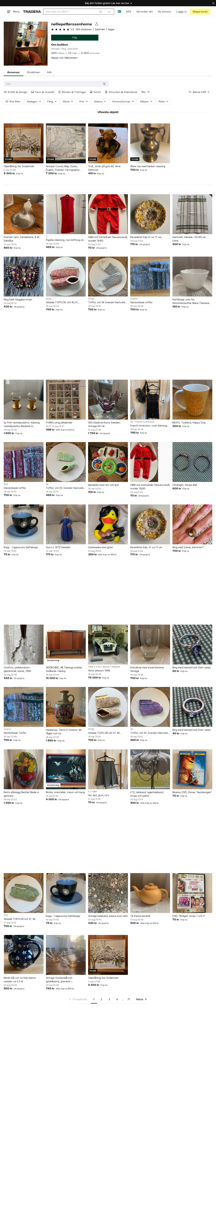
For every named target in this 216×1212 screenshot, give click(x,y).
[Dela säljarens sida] (96, 24)
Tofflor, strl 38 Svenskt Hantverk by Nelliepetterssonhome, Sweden (107, 302)
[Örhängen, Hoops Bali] (192, 462)
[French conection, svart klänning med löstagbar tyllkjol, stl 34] (150, 400)
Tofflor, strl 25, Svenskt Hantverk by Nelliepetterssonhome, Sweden (65, 488)
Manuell (116, 667)
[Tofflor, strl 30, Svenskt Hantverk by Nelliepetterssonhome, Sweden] (150, 707)
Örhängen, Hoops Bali (184, 484)
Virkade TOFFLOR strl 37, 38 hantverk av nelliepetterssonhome (107, 733)
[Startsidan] (32, 12)
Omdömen (33, 72)
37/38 (91, 299)
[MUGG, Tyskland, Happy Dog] (192, 400)
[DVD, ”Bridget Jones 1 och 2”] (192, 893)
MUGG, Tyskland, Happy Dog (188, 422)
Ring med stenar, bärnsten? (188, 547)
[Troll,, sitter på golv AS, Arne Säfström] (108, 143)
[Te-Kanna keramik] (150, 893)
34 (131, 422)
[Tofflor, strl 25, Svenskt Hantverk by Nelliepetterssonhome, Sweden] (66, 462)
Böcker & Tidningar (74, 92)
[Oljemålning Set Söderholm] (24, 143)
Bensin (106, 667)
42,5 (6, 484)
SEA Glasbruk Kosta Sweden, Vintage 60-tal (104, 424)
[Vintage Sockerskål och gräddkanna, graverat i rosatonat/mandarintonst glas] (66, 955)
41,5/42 (134, 299)
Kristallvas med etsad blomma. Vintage (147, 669)
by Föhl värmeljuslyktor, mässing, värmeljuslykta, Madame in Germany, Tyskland (22, 424)
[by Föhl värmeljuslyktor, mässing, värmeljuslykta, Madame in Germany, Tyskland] (24, 400)
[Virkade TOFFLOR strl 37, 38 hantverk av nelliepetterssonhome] (108, 707)
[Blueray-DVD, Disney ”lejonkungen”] (192, 769)
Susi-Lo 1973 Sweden (58, 547)
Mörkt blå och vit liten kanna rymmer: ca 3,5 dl (20, 979)
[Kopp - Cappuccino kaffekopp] (24, 524)
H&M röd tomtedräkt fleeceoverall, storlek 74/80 (108, 239)
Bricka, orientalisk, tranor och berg (65, 792)
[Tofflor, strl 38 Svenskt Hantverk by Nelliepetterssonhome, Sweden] (108, 276)
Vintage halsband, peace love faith (108, 915)
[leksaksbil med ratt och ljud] (108, 462)
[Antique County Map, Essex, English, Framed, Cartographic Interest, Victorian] (66, 143)
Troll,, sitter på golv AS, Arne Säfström (104, 168)
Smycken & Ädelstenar (123, 92)
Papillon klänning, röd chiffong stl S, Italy (64, 240)
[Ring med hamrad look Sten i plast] (192, 644)
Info (49, 72)
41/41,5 (7, 729)
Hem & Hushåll (44, 92)
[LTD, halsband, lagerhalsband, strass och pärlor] (150, 769)
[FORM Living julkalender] (66, 400)
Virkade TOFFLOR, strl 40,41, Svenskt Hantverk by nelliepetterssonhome (62, 302)
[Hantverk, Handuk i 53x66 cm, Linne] (192, 214)
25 (47, 484)
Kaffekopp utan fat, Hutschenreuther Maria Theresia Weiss (190, 301)
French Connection (145, 422)
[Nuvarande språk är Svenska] (119, 12)
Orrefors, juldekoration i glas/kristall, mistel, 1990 (17, 669)
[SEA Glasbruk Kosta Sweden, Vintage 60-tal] (108, 400)
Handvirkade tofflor (141, 302)
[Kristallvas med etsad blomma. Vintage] (150, 644)
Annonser (13, 72)
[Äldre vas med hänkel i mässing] (150, 143)
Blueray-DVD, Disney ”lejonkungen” (192, 792)
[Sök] (100, 11)
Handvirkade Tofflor (15, 732)
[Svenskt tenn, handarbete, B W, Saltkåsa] (24, 214)
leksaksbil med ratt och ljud (103, 484)
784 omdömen (83, 29)
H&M (94, 791)
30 (131, 729)
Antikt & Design (17, 92)
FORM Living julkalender (59, 422)
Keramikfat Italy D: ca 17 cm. (146, 237)
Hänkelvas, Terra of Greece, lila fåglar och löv (64, 731)
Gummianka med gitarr (100, 547)
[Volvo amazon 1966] (108, 644)
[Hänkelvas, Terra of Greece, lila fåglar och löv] (66, 707)
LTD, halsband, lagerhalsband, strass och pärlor (147, 794)
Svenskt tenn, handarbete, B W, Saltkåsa (22, 239)
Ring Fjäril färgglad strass (18, 299)
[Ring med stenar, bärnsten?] (192, 524)
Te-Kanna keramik (140, 915)
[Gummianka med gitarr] (108, 524)
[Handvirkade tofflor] (150, 276)
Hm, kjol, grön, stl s (98, 795)
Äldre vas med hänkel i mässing (147, 166)
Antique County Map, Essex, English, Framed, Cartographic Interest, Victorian (63, 168)
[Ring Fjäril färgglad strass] (24, 276)
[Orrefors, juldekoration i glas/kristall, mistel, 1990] (24, 644)
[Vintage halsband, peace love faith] (108, 893)
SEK (128, 11)
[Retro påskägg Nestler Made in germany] (24, 769)
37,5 (6, 915)
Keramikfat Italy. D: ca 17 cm (146, 547)
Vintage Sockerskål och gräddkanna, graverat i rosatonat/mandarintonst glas (62, 979)
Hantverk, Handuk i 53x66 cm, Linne (189, 239)
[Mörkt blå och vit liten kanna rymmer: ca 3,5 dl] (24, 955)
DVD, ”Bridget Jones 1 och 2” (188, 915)
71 (128, 999)
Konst (97, 92)
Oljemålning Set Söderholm (19, 166)
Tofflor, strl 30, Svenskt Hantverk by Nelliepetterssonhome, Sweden (150, 733)
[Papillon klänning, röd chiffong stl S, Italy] (66, 214)
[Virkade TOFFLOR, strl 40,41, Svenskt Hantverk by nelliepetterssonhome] (66, 276)
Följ (74, 37)
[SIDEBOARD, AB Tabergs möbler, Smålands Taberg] (66, 644)
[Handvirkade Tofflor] (24, 707)
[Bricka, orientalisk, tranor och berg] (66, 769)
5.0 (72, 29)
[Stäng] (213, 3)
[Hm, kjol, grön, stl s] (108, 769)
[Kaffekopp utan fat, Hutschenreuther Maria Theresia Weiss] (192, 276)
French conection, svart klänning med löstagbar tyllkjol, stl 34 (148, 425)
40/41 (49, 299)
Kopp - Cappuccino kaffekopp (21, 547)
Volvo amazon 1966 (99, 670)
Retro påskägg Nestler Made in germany (21, 794)
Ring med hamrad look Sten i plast (191, 667)
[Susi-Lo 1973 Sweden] (66, 524)
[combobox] (73, 11)
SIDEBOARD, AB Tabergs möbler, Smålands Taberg (64, 669)
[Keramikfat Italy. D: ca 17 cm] (150, 524)
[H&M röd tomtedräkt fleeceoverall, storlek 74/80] (108, 214)
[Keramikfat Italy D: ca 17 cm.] (150, 214)
